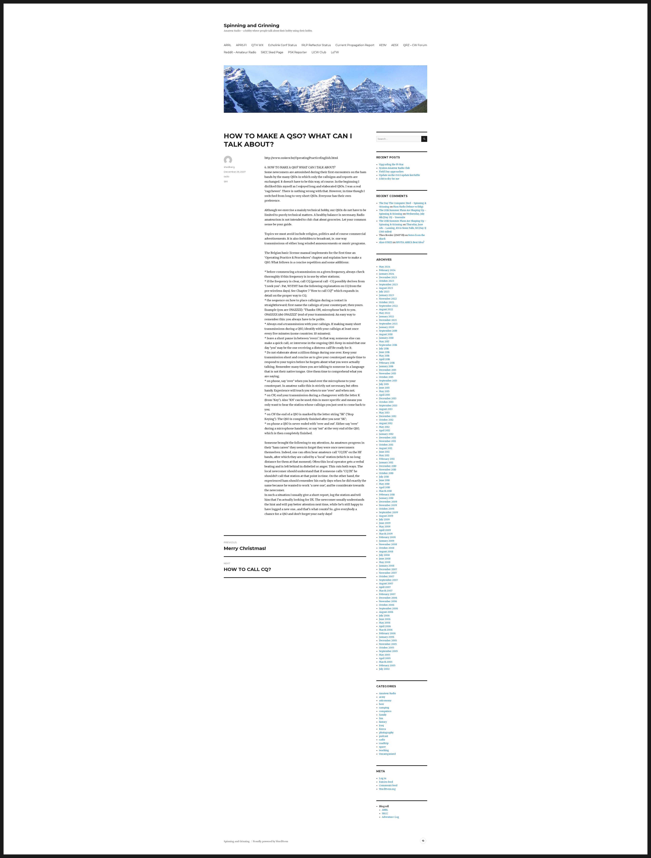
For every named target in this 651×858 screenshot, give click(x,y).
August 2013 (385, 409)
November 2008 (388, 544)
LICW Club (319, 52)
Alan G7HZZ (385, 242)
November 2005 (388, 644)
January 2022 (386, 316)
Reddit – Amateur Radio (240, 52)
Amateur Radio (387, 693)
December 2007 (388, 569)
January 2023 (386, 295)
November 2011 (387, 441)
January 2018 (386, 338)
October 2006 (386, 605)
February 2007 (387, 594)
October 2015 (386, 377)
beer (381, 704)
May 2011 (384, 455)
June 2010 (384, 480)
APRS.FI (241, 45)
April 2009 (385, 530)
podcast (383, 736)
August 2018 (385, 334)
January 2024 (386, 273)
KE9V (383, 45)
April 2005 (385, 658)
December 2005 (388, 640)
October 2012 (386, 419)
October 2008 (386, 548)
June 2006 (384, 619)
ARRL (227, 45)
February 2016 (387, 362)
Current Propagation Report (355, 45)
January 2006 (386, 637)
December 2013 (387, 398)
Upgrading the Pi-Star (391, 164)
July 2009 (384, 519)
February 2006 (387, 633)
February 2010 (387, 494)
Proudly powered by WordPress (270, 841)
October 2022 (386, 302)
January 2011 (386, 462)
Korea (382, 729)
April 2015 (384, 394)
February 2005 (387, 665)
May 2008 (384, 562)
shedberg (229, 167)
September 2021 (388, 323)
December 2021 (388, 320)
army (382, 697)
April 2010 (384, 487)
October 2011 (386, 444)
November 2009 (388, 505)
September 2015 (388, 380)
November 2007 (388, 572)
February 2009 (387, 537)
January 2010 (386, 498)
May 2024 (384, 266)
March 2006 (385, 629)
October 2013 (386, 402)
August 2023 (386, 288)
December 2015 (387, 370)
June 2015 (384, 387)
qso (226, 181)
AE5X (394, 45)
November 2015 (387, 373)
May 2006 (384, 622)
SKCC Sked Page (272, 52)
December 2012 (387, 416)
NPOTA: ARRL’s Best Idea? (410, 242)
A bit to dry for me (389, 178)
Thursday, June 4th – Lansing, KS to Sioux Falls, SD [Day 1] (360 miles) (402, 228)
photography (386, 732)
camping (384, 707)
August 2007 (386, 583)
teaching (384, 750)
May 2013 (384, 412)
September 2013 (388, 405)
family (383, 714)
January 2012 (386, 434)
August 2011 (385, 448)
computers (385, 711)
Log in (382, 778)
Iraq (381, 725)
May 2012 (384, 427)
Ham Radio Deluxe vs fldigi (408, 206)
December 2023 (388, 277)
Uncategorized (387, 754)
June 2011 (384, 451)
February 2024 (387, 270)
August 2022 (386, 309)
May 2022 (384, 313)
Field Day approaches (391, 171)
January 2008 (386, 565)
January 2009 (386, 540)
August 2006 (386, 612)
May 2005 (384, 654)
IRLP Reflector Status (316, 45)
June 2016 (384, 352)
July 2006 (384, 615)
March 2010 (385, 491)
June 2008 (384, 558)
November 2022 (388, 298)
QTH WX (257, 45)
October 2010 (386, 473)
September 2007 (388, 580)
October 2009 (386, 508)
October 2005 (386, 647)
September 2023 (388, 284)
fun (381, 718)
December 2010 (387, 466)
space (382, 746)
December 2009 (388, 501)
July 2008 (384, 555)
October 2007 (386, 576)
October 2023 (386, 281)
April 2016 (384, 359)
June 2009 (384, 523)
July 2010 (384, 476)
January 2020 (386, 327)
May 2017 (384, 341)
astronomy (385, 700)
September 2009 (388, 512)
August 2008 (386, 551)
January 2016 (386, 366)
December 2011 (387, 437)
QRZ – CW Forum (415, 45)
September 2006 (388, 608)
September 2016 (388, 345)
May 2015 (384, 391)
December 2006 (388, 597)
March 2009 (385, 533)
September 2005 (388, 651)
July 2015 (384, 384)
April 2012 (384, 430)
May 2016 (384, 355)
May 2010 (384, 483)
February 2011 (386, 459)
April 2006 (385, 626)
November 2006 (388, 601)
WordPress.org (387, 789)
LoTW (335, 52)
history (383, 722)
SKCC (385, 813)
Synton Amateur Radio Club (394, 168)
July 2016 (384, 348)
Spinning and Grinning (251, 25)
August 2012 (385, 423)
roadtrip (383, 743)
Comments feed (388, 785)
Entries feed (386, 782)
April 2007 (385, 587)
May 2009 (384, 526)
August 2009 (386, 516)
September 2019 (388, 330)
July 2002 (384, 669)
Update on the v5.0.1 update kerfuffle (399, 175)
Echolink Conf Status (282, 45)
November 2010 (387, 469)
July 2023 (384, 291)
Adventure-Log (390, 817)
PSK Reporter (297, 52)
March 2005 (385, 661)
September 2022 (388, 305)
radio (226, 176)
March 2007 (385, 590)
